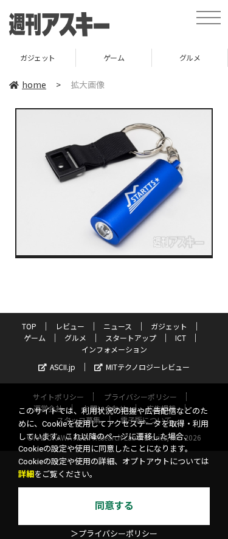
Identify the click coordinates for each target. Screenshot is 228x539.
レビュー (70, 326)
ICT (180, 337)
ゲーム (114, 57)
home (34, 84)
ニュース (117, 326)
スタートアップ (130, 337)
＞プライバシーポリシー (114, 533)
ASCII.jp (62, 367)
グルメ (190, 57)
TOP (29, 326)
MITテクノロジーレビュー (148, 367)
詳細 (26, 474)
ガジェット (37, 57)
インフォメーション (114, 349)
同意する (114, 506)
